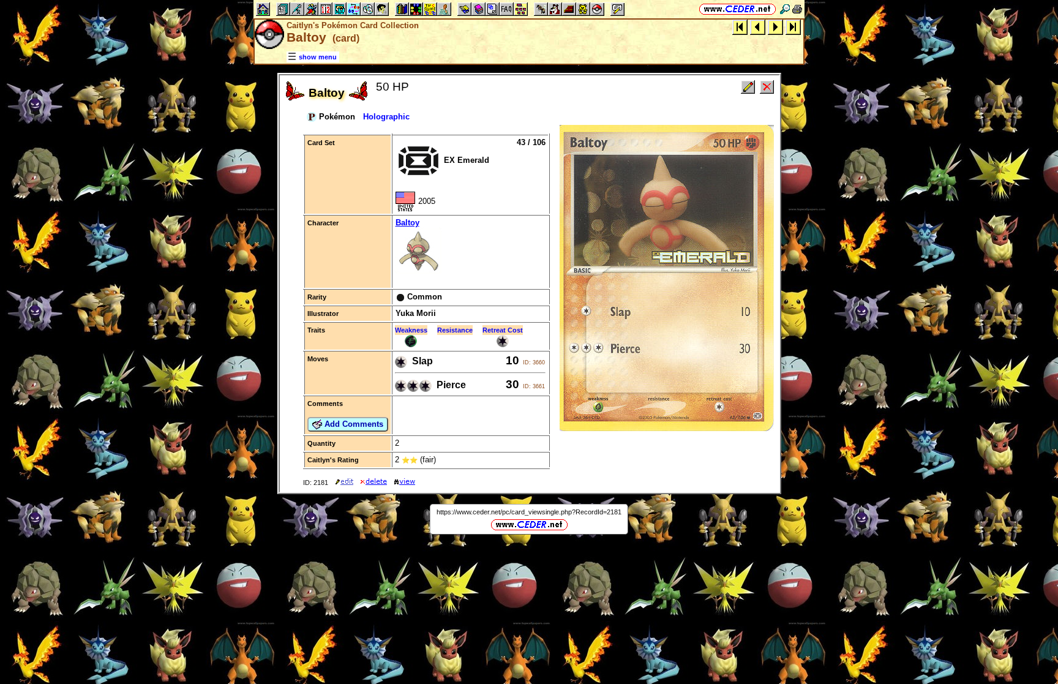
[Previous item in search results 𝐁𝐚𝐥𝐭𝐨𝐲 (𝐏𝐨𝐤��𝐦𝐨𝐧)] (757, 26)
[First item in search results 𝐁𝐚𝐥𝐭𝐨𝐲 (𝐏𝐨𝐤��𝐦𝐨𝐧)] (740, 26)
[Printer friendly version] (797, 8)
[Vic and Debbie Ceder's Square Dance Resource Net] (737, 8)
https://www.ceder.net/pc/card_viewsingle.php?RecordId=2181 (529, 512)
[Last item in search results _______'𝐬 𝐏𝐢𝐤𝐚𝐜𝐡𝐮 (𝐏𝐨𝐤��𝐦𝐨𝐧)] (793, 26)
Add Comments (352, 424)
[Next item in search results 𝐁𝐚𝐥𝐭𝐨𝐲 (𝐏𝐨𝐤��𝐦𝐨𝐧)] (775, 26)
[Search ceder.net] (785, 8)
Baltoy (407, 222)
